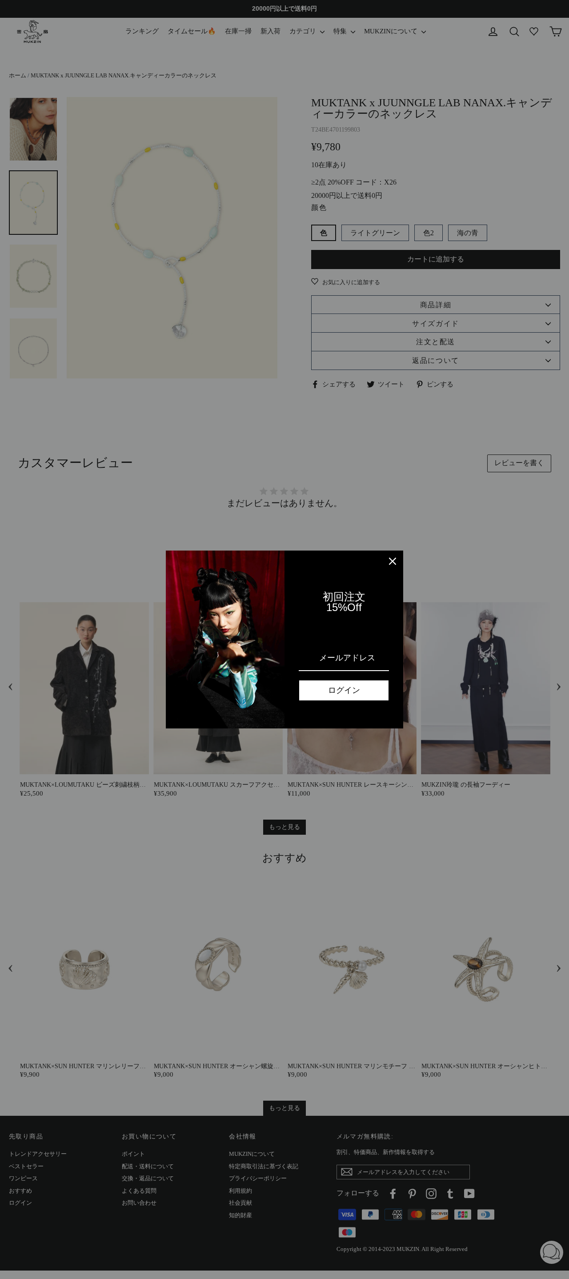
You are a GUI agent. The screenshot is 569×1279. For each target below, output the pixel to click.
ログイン (344, 690)
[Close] (392, 561)
